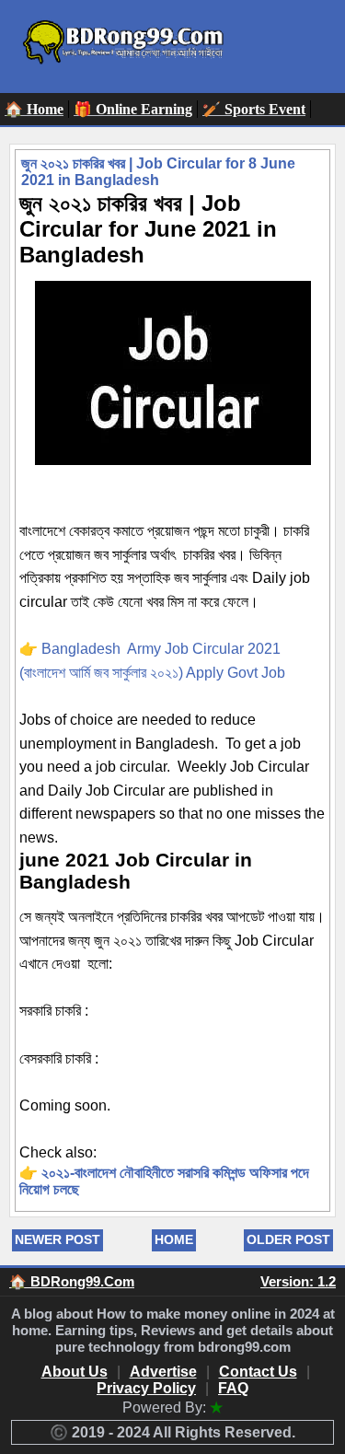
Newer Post (57, 1239)
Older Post (288, 1239)
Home (174, 1239)
